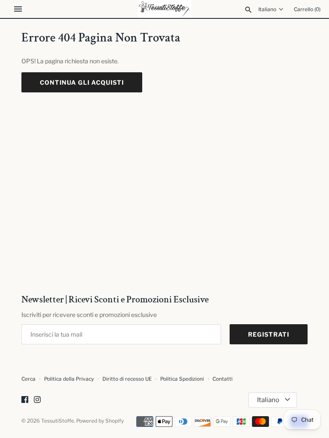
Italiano (267, 9)
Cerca (28, 379)
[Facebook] (24, 400)
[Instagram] (37, 400)
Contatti (222, 379)
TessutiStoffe (57, 421)
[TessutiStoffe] (164, 9)
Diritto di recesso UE (127, 379)
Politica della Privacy (69, 379)
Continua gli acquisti (82, 82)
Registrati (268, 334)
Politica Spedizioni (182, 379)
